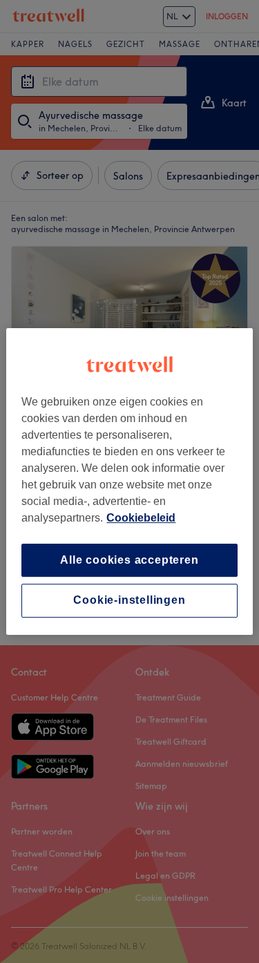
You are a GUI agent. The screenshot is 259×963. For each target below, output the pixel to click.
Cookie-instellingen (129, 601)
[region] (129, 481)
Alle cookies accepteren (129, 560)
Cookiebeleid (140, 518)
